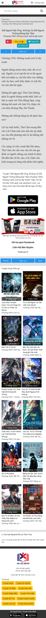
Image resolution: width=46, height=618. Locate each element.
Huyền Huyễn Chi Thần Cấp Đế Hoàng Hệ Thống (11, 391)
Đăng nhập (40, 3)
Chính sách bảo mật (23, 571)
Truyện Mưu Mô (25, 588)
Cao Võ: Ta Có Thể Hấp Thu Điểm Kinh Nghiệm (32, 432)
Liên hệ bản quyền (23, 568)
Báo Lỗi (18, 41)
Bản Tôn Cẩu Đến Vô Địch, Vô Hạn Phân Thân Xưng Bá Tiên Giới (33, 349)
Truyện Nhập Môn (10, 593)
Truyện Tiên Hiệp (27, 593)
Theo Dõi (34, 41)
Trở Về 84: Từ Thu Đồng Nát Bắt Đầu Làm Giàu (32, 517)
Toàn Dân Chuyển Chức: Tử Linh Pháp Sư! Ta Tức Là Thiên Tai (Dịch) (11, 306)
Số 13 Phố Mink (8, 473)
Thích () (24, 46)
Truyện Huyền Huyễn (26, 598)
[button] (32, 3)
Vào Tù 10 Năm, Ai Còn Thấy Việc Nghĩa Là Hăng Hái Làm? (11, 518)
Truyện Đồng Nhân (25, 604)
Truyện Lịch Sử (9, 604)
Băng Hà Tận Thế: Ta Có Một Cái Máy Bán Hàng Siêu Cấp (32, 476)
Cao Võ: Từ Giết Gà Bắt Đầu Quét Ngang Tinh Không (31, 391)
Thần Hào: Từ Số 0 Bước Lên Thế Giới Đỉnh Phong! (11, 434)
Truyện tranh (8, 583)
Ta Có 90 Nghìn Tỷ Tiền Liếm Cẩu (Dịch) (32, 303)
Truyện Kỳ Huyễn (23, 583)
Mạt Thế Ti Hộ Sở (9, 347)
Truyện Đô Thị (8, 598)
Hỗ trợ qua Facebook (23, 242)
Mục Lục (23, 51)
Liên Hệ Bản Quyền (23, 247)
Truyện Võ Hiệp (9, 588)
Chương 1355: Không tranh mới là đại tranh (23, 36)
